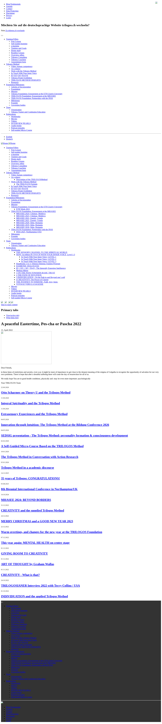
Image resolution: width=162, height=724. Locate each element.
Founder (14, 103)
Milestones (15, 101)
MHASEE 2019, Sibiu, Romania (29, 225)
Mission (14, 91)
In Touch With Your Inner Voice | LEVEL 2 (38, 259)
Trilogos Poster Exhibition (21, 78)
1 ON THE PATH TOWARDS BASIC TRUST (35, 273)
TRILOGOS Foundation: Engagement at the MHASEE (33, 96)
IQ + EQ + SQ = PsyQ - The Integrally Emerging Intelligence (41, 268)
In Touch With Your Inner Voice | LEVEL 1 (38, 257)
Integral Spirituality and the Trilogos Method (30, 403)
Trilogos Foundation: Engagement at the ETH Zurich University (36, 94)
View (12, 315)
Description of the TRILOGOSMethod (31, 179)
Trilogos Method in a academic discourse (27, 467)
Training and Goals (18, 48)
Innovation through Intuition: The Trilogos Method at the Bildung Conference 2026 (55, 424)
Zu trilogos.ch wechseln (15, 30)
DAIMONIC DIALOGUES (27, 266)
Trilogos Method (12, 64)
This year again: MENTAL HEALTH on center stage (35, 542)
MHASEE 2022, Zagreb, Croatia (29, 218)
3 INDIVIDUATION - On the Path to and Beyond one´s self (40, 277)
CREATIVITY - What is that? (20, 574)
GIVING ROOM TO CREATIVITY (24, 553)
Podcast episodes (18, 128)
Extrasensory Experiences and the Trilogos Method (34, 414)
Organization (16, 110)
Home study (16, 50)
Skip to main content (9, 305)
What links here (12, 318)
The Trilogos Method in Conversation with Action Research (39, 456)
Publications (11, 114)
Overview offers (17, 55)
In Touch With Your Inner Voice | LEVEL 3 (38, 261)
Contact (9, 9)
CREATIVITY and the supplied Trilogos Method (32, 510)
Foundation (15, 89)
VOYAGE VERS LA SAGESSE (29, 284)
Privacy (9, 15)
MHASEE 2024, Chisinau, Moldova (31, 214)
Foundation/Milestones (15, 85)
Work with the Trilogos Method (23, 71)
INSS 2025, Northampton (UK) (29, 232)
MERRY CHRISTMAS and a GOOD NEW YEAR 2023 (37, 521)
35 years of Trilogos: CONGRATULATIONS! (30, 478)
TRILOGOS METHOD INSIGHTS (26, 80)
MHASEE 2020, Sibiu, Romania (29, 223)
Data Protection (12, 11)
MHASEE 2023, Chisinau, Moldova (31, 216)
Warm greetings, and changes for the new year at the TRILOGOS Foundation (51, 532)
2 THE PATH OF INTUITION (29, 275)
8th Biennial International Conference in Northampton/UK (39, 489)
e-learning (15, 46)
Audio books (16, 126)
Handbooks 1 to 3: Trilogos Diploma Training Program (38, 264)
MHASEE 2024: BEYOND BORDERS (26, 499)
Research (14, 82)
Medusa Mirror (22, 270)
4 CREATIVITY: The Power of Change (32, 280)
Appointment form (18, 62)
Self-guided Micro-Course (21, 130)
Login (8, 18)
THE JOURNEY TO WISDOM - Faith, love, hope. (37, 282)
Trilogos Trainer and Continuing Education (28, 112)
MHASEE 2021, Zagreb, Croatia (29, 220)
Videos (14, 121)
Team (8, 107)
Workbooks (15, 116)
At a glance (15, 69)
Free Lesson (16, 41)
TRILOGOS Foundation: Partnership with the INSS (32, 98)
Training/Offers (12, 39)
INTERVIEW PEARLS (21, 123)
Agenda (9, 6)
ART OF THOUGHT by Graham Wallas (27, 564)
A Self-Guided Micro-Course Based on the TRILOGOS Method (42, 446)
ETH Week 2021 (23, 209)
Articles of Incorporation (21, 87)
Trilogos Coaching (18, 60)
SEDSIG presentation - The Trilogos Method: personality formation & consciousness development (64, 435)
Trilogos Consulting (19, 57)
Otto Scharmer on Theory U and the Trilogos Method (35, 392)
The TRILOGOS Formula (26, 184)
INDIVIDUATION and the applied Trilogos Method (34, 596)
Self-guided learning (19, 44)
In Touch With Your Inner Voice (24, 73)
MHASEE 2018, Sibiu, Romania (29, 227)
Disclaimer (10, 13)
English (9, 137)
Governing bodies (18, 105)
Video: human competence (21, 66)
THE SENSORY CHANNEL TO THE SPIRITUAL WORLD (41, 252)
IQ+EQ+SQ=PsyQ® (19, 75)
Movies (14, 119)
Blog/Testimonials (13, 4)
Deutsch (9, 139)
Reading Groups (17, 53)
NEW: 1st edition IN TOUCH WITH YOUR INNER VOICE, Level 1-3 (45, 255)
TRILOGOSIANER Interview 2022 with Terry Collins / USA (40, 585)
